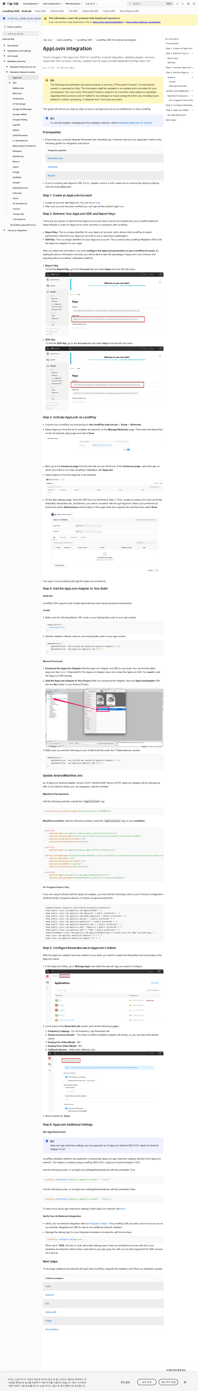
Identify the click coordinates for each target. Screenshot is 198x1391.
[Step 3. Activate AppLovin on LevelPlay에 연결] (40, 417)
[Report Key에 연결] (43, 265)
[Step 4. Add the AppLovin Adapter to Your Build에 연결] (40, 588)
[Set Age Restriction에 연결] (40, 1131)
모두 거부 (147, 1382)
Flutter (48, 1320)
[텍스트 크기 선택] (177, 4)
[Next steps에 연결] (40, 1261)
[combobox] (149, 3)
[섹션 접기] (192, 53)
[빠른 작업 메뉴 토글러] (194, 4)
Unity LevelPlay (64, 40)
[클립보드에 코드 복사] (154, 625)
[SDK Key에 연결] (43, 339)
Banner (51, 175)
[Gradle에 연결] (40, 610)
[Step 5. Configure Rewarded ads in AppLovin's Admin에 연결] (40, 947)
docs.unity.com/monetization (108, 22)
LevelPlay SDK (84, 40)
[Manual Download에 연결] (40, 661)
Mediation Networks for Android (135, 122)
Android (49, 1294)
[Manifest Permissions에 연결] (40, 793)
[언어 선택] (188, 4)
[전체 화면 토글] (160, 625)
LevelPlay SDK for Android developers (116, 40)
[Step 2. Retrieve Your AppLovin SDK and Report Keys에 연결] (40, 213)
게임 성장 (47, 40)
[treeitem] (20, 45)
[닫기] (185, 1382)
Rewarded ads (55, 158)
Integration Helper (99, 1223)
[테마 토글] (183, 4)
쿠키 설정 (125, 1382)
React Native (51, 1329)
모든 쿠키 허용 (168, 1382)
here (97, 202)
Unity (48, 1286)
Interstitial (52, 167)
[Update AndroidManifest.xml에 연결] (40, 775)
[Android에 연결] (40, 595)
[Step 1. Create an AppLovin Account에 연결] (40, 195)
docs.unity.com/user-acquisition (143, 22)
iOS (47, 1303)
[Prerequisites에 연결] (40, 132)
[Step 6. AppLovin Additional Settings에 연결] (40, 1124)
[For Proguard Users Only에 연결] (40, 887)
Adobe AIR (50, 1312)
